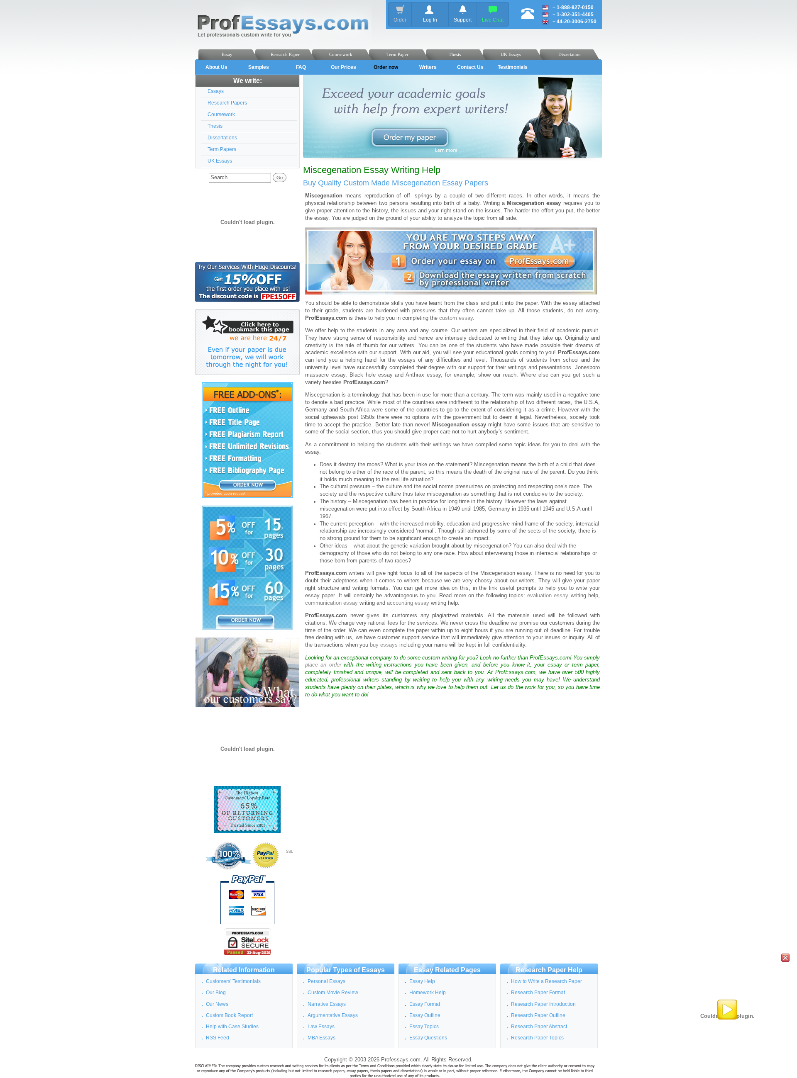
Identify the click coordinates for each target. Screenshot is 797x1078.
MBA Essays (321, 1038)
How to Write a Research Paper (546, 981)
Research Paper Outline (538, 1015)
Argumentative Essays (333, 1015)
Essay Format (424, 1004)
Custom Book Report (229, 1015)
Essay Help (422, 981)
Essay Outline (424, 1015)
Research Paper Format (538, 992)
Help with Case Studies (232, 1026)
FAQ (301, 67)
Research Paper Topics (537, 1038)
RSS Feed (217, 1038)
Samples (258, 67)
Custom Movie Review (333, 992)
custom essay (456, 318)
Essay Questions (428, 1038)
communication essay (331, 603)
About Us (216, 67)
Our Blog (216, 992)
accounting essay (408, 603)
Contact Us (470, 67)
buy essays (384, 645)
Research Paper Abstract (539, 1026)
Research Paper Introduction (543, 1004)
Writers (428, 67)
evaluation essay (547, 596)
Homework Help (427, 992)
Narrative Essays (327, 1004)
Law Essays (321, 1026)
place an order (323, 665)
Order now (386, 67)
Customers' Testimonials (233, 981)
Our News (217, 1004)
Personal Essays (326, 981)
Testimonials (513, 67)
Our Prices (343, 67)
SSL (289, 851)
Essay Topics (424, 1026)
